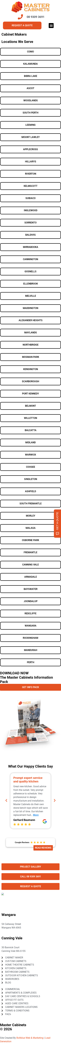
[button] (51, 25)
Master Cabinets (13, 1025)
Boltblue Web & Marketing (29, 1037)
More (36, 815)
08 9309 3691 (11, 931)
